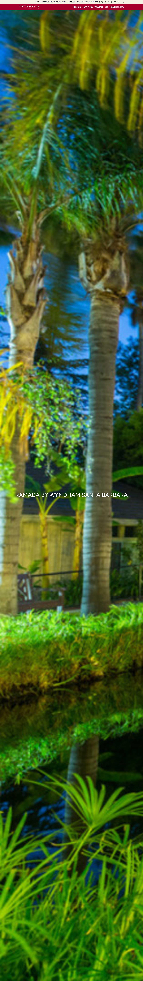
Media (64, 2)
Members (94, 2)
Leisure (37, 2)
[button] (77, 7)
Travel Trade (56, 2)
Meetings (45, 2)
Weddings (72, 2)
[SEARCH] (123, 2)
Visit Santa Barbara (29, 7)
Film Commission (83, 2)
